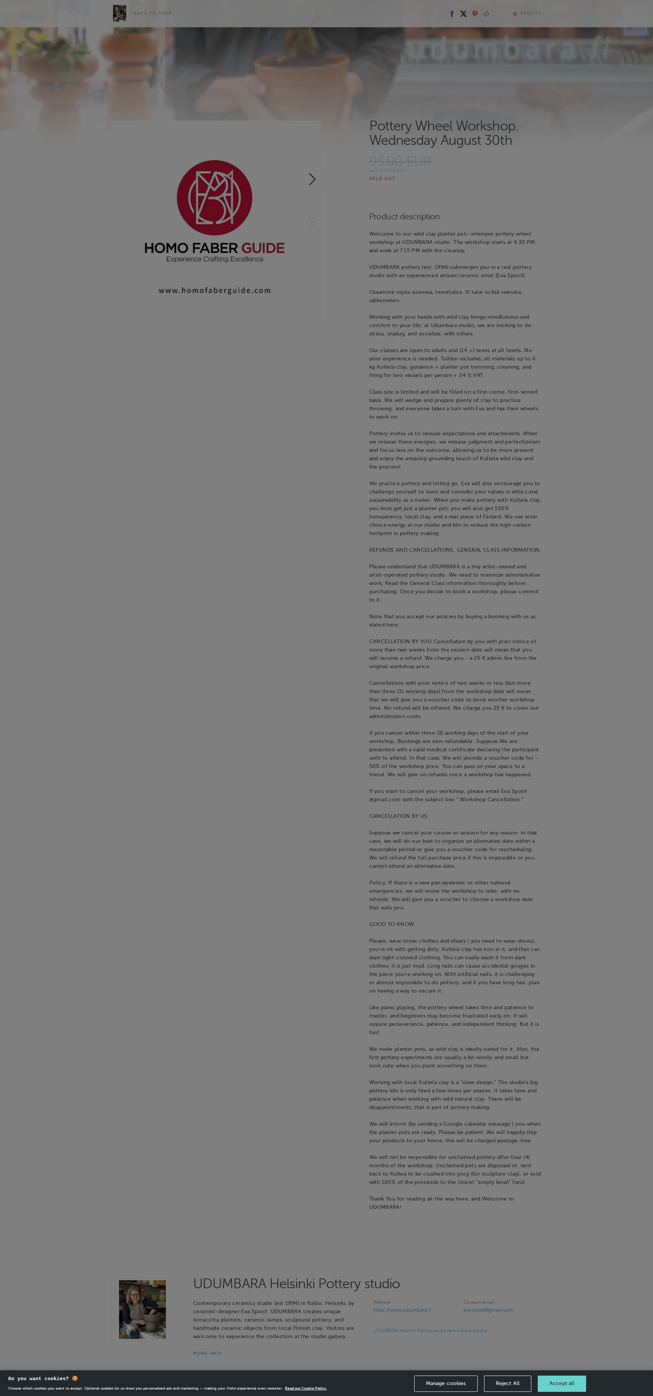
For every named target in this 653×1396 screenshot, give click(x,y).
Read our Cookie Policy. (306, 1388)
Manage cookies (446, 1383)
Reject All (508, 1383)
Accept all (561, 1383)
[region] (326, 1383)
